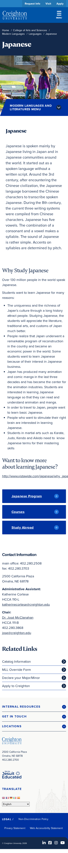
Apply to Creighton (16, 685)
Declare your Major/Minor (21, 677)
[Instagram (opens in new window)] (56, 842)
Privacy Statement (14, 828)
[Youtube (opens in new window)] (62, 842)
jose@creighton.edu (16, 632)
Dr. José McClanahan (17, 617)
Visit (48, 3)
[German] (11, 799)
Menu (59, 17)
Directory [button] (30, 115)
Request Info (32, 3)
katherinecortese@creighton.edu (26, 604)
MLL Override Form (16, 669)
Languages (35, 34)
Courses (18, 511)
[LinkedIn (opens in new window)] (44, 842)
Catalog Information (16, 661)
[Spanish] (19, 799)
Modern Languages (13, 34)
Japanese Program (27, 496)
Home (5, 30)
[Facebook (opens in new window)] (50, 842)
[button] (34, 707)
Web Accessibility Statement (46, 828)
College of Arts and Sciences (30, 30)
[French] (8, 799)
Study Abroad (23, 527)
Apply (59, 3)
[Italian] (15, 799)
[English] (4, 799)
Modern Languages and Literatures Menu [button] (31, 107)
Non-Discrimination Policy (34, 819)
